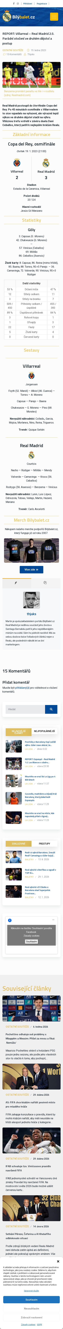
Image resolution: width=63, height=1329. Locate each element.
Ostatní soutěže (12, 50)
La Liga (29, 749)
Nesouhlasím (31, 1308)
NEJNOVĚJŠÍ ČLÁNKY (19, 732)
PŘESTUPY (44, 843)
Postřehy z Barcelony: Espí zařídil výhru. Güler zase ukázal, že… (40, 743)
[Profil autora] (16, 583)
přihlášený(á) (22, 687)
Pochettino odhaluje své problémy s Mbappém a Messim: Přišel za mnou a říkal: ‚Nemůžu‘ (30, 1038)
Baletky (29, 859)
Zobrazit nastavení (31, 1317)
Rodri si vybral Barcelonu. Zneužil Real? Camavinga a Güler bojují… (40, 854)
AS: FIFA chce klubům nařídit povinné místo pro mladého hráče (30, 1104)
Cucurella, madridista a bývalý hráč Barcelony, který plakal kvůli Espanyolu (41, 797)
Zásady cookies (28, 1325)
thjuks (30, 54)
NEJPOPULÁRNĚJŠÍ (44, 731)
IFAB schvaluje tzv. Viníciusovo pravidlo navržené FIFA (28, 1168)
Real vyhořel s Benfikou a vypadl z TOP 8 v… (40, 871)
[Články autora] (46, 583)
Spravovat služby (31, 1291)
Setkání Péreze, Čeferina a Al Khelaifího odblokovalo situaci (28, 1236)
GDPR (39, 1325)
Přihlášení (27, 3)
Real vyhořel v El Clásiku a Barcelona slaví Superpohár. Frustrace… (38, 890)
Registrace (42, 3)
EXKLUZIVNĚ (18, 843)
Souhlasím (31, 1299)
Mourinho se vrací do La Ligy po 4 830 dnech (40, 778)
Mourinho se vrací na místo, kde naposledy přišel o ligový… (39, 815)
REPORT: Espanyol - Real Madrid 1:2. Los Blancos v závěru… (40, 761)
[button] (58, 1261)
